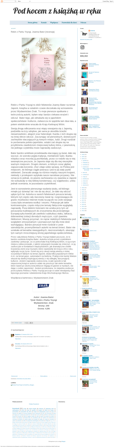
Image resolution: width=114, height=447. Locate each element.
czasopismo (30, 434)
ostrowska (14, 419)
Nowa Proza (45, 428)
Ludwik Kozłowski (35, 425)
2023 (83, 187)
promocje (45, 435)
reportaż (34, 410)
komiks (52, 416)
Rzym (23, 431)
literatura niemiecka (26, 435)
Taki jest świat (85, 229)
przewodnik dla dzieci (26, 411)
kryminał (15, 408)
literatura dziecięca (16, 435)
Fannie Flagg (44, 422)
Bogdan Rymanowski (16, 422)
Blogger (63, 441)
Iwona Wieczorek (52, 422)
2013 (83, 208)
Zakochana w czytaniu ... (88, 343)
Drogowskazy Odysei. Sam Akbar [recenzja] (94, 90)
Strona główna (32, 23)
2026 (83, 154)
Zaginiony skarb (92, 230)
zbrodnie (42, 420)
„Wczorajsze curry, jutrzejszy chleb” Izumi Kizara (94, 279)
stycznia (85, 185)
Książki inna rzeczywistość (89, 379)
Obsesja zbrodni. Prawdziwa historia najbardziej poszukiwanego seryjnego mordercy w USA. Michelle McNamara (95, 101)
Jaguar (15, 423)
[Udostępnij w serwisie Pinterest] (32, 323)
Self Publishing (29, 431)
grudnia (85, 160)
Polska (52, 410)
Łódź (53, 437)
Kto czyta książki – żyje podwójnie (90, 300)
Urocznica (17, 343)
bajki (53, 432)
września (85, 164)
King (42, 414)
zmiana (48, 437)
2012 (83, 210)
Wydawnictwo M (40, 432)
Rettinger (14, 431)
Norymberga (33, 428)
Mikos (54, 426)
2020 (83, 194)
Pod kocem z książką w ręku (57, 11)
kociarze (47, 416)
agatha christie (31, 416)
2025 (83, 156)
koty (28, 410)
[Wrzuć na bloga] (27, 323)
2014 (83, 206)
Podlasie (52, 429)
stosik (33, 414)
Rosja (54, 413)
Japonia (29, 423)
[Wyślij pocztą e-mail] (25, 323)
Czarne (38, 414)
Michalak (50, 426)
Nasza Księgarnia (17, 428)
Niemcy (46, 414)
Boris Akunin (25, 422)
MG (44, 425)
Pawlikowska (21, 429)
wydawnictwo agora (16, 437)
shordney (52, 419)
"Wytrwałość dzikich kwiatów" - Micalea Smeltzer (93, 316)
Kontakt (44, 23)
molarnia (92, 30)
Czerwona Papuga (27, 413)
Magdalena (18, 334)
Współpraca (54, 23)
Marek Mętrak (20, 426)
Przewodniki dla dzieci (69, 23)
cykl (25, 434)
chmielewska (20, 434)
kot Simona (52, 434)
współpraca (51, 435)
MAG (41, 425)
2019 (83, 196)
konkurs (14, 417)
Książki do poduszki (87, 288)
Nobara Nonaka (26, 428)
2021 (83, 192)
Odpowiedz (18, 338)
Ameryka (14, 413)
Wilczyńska (25, 432)
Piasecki (41, 429)
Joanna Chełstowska (37, 423)
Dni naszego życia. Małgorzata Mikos (93, 108)
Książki (40, 410)
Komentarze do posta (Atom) (24, 378)
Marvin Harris (27, 426)
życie (52, 411)
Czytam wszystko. (86, 264)
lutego (84, 183)
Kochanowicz (22, 425)
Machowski (49, 425)
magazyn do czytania (18, 414)
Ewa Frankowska (37, 413)
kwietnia (85, 178)
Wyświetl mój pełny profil (86, 39)
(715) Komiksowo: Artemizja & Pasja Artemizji (93, 382)
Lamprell (28, 425)
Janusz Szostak (22, 423)
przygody (35, 419)
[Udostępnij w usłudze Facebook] (30, 323)
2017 (83, 200)
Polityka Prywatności (34, 404)
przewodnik (15, 411)
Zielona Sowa (48, 432)
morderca (45, 417)
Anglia (19, 413)
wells (24, 420)
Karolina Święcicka (47, 423)
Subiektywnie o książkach (88, 241)
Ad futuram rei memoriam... (89, 337)
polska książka (28, 419)
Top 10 (50, 431)
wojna (35, 411)
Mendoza (44, 426)
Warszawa (19, 432)
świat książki (32, 408)
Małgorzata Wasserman (36, 426)
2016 (83, 202)
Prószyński (48, 413)
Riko (19, 431)
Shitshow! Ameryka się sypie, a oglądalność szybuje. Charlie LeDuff (94, 126)
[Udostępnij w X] (29, 323)
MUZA (46, 410)
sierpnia (85, 166)
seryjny (46, 419)
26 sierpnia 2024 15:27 (26, 343)
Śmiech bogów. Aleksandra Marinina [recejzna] (94, 65)
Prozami (19, 416)
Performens (35, 429)
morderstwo (27, 414)
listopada (85, 162)
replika (41, 419)
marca (84, 181)
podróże (21, 419)
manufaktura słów (37, 417)
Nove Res (39, 428)
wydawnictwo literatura (41, 437)
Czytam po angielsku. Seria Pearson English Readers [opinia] (94, 117)
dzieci (42, 416)
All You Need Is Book (87, 325)
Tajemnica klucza (43, 431)
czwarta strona (37, 434)
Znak (24, 408)
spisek (13, 420)
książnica (20, 417)
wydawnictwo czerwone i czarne (28, 437)
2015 (83, 204)
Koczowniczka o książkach (89, 276)
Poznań (14, 416)
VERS (24, 416)
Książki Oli (84, 253)
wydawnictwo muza (44, 411)
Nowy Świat (52, 428)
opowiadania (15, 410)
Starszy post (73, 376)
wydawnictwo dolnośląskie (32, 420)
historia (41, 408)
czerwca (85, 174)
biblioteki (14, 434)
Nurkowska (14, 429)
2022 (83, 189)
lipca (84, 172)
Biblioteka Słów (50, 408)
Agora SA (52, 420)
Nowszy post (14, 376)
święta (47, 420)
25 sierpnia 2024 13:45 (26, 334)
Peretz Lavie (28, 429)
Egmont (34, 422)
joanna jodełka (45, 434)
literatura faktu (27, 417)
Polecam (83, 23)
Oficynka (52, 414)
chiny (37, 416)
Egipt (30, 422)
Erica (39, 422)
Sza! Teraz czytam (86, 217)
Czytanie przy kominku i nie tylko (90, 367)
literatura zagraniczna (37, 435)
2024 (83, 158)
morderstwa (51, 417)
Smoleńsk (36, 431)
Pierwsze (47, 429)
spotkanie (19, 420)
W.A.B (22, 410)
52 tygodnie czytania (87, 355)
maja (84, 176)
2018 (83, 198)
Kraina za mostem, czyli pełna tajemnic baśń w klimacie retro (94, 328)
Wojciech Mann (32, 432)
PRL (43, 413)
